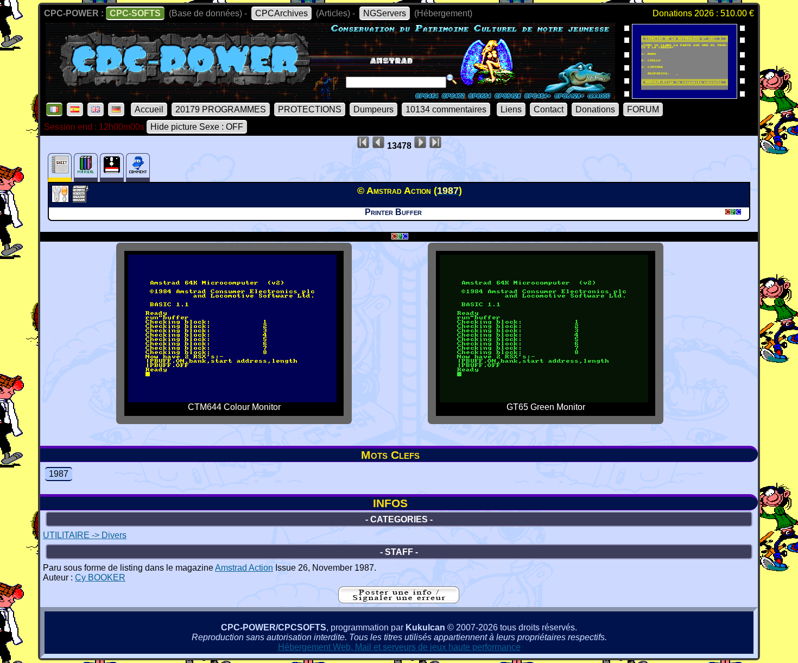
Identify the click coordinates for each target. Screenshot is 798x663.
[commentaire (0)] (138, 167)
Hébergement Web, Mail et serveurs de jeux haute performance (399, 647)
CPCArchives (281, 13)
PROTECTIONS (309, 109)
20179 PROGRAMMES (220, 109)
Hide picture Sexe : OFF (196, 126)
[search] (451, 79)
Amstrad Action (244, 567)
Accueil (149, 109)
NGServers (384, 13)
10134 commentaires (446, 109)
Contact (548, 109)
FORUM (643, 109)
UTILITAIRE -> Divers (84, 535)
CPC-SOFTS (135, 13)
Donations (595, 109)
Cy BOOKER (100, 577)
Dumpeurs (373, 109)
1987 (58, 473)
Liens (511, 109)
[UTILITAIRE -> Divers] (62, 199)
